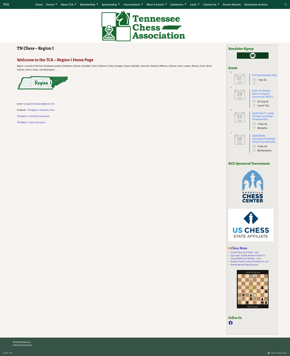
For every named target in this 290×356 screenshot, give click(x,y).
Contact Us (209, 4)
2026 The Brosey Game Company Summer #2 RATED (262, 93)
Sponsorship (109, 4)
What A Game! (155, 4)
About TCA (67, 4)
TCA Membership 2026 (264, 75)
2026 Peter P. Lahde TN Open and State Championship (263, 116)
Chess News (239, 248)
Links (193, 4)
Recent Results (232, 4)
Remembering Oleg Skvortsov (244, 264)
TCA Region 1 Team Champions (31, 122)
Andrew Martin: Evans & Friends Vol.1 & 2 (250, 261)
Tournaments (131, 4)
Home (39, 4)
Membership (87, 4)
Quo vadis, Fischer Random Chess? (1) (248, 255)
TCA (6, 4)
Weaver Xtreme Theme (279, 353)
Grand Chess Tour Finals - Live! (245, 252)
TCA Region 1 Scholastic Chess (41, 110)
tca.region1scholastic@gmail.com (39, 104)
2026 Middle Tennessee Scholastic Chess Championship (264, 138)
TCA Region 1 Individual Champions (33, 116)
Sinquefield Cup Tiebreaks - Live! (246, 258)
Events (50, 4)
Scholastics (176, 4)
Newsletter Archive (255, 4)
